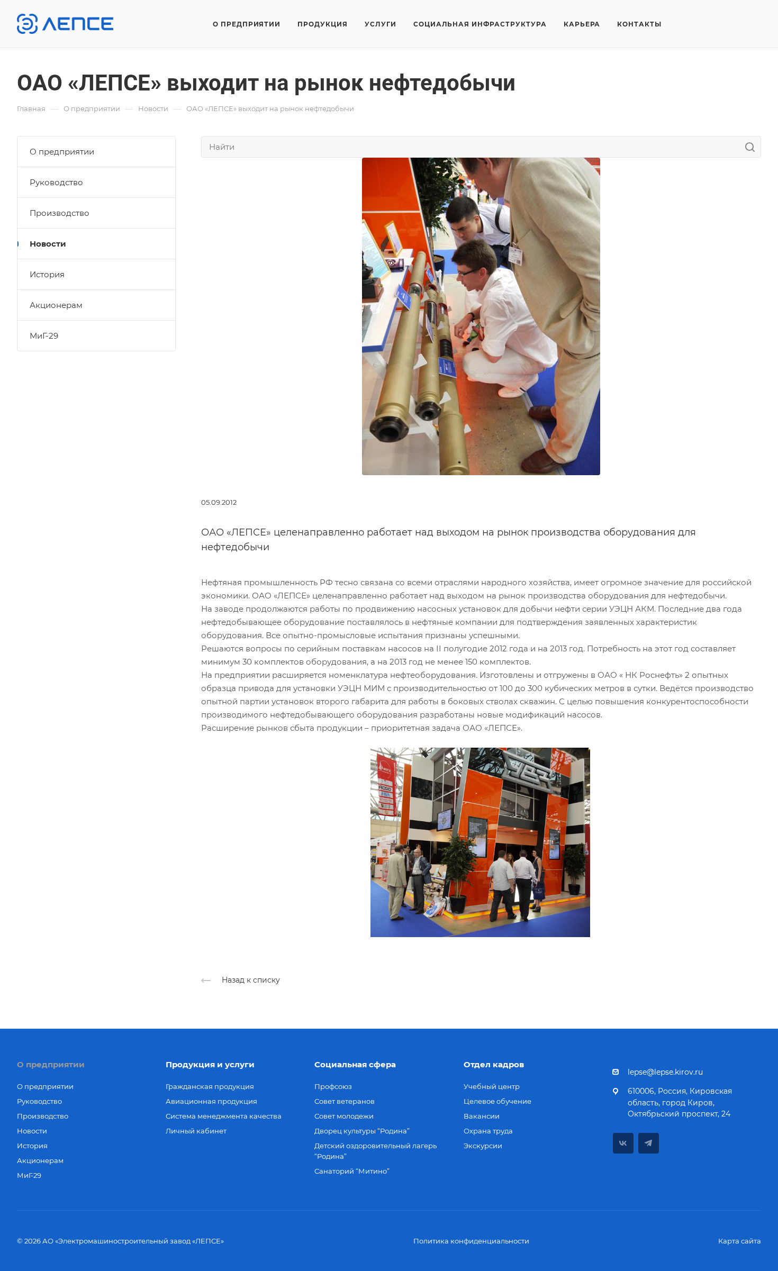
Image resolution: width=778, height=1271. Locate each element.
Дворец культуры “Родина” (362, 1131)
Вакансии (482, 1116)
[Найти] (753, 147)
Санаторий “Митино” (352, 1171)
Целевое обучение (497, 1101)
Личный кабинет (196, 1131)
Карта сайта (739, 1241)
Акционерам (56, 305)
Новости (48, 244)
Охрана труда (488, 1131)
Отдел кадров (494, 1064)
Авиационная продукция (211, 1101)
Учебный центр (492, 1086)
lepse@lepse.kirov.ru (665, 1072)
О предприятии (62, 152)
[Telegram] (648, 1143)
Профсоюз (333, 1086)
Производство (59, 213)
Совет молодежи (344, 1116)
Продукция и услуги (210, 1064)
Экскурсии (483, 1145)
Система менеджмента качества (224, 1116)
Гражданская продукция (210, 1086)
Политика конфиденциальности (471, 1241)
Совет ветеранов (344, 1101)
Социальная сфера (355, 1064)
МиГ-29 (44, 336)
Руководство (56, 182)
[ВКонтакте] (623, 1143)
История (47, 274)
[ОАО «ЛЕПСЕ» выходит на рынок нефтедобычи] (481, 316)
